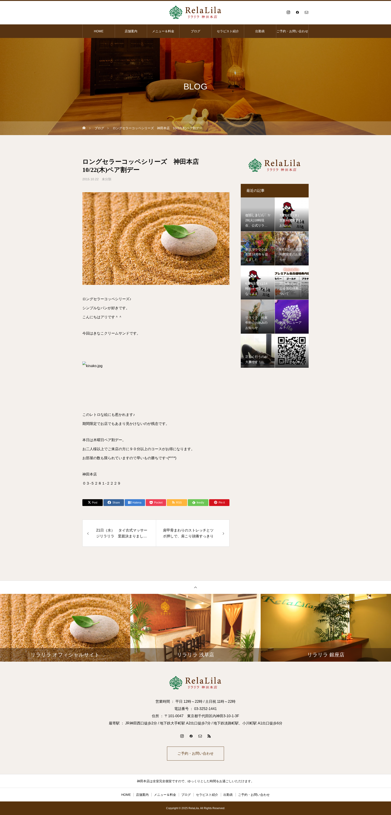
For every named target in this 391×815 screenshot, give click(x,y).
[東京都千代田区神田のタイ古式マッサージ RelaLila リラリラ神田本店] (195, 12)
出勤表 (260, 31)
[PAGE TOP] (195, 587)
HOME (98, 31)
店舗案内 (131, 31)
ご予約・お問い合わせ (292, 31)
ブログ (195, 31)
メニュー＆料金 (163, 31)
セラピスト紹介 (228, 31)
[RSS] (209, 736)
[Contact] (306, 12)
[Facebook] (297, 12)
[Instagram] (288, 12)
